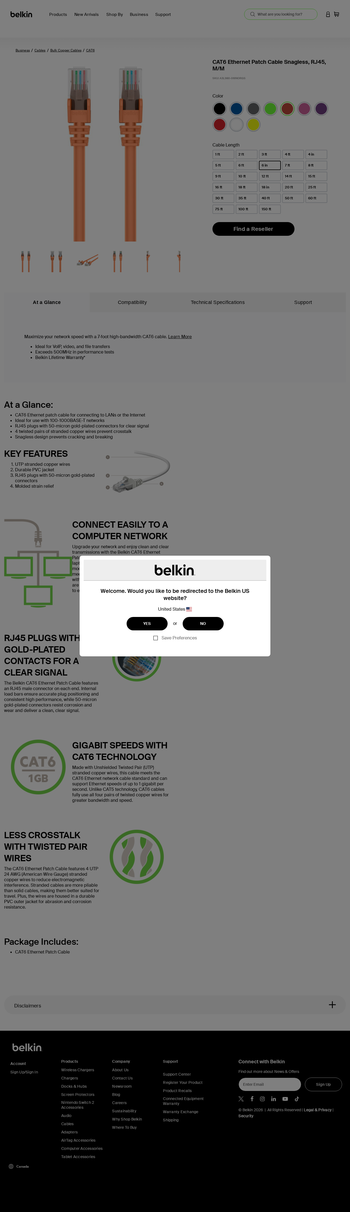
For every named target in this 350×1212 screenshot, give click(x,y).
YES (147, 623)
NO (203, 623)
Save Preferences (179, 638)
